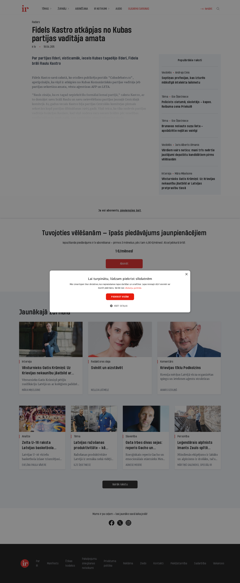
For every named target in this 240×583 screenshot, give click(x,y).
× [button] (186, 274)
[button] (120, 306)
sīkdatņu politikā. (133, 287)
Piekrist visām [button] (120, 296)
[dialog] (120, 291)
